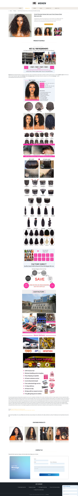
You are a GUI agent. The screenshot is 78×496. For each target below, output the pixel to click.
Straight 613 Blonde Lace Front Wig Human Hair (18, 409)
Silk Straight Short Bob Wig (43, 487)
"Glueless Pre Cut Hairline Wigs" (39, 489)
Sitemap (47, 494)
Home (20, 8)
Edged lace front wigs (32, 487)
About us (57, 8)
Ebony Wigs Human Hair (22, 487)
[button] (33, 32)
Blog (41, 8)
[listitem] (39, 31)
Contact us (48, 8)
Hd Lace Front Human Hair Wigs (55, 487)
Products (27, 8)
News (34, 8)
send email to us (49, 24)
